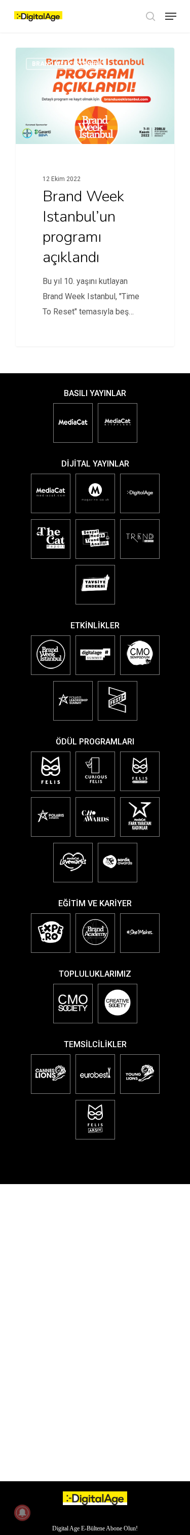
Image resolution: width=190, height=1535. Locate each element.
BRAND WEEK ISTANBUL (67, 63)
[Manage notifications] (22, 1513)
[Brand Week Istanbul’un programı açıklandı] (95, 197)
